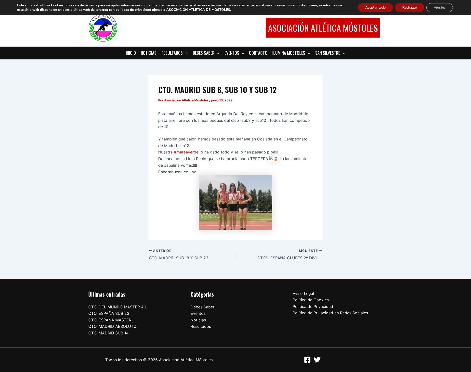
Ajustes (439, 7)
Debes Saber (202, 306)
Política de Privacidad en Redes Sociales (330, 312)
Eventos (198, 313)
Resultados (201, 326)
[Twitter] (317, 359)
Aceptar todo (375, 7)
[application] (185, 52)
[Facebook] (307, 359)
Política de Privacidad (313, 306)
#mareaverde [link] (186, 152)
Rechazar (409, 7)
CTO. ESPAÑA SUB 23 (108, 313)
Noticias (198, 319)
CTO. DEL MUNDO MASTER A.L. (118, 306)
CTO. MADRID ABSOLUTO (112, 326)
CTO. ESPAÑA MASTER (109, 319)
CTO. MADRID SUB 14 (108, 333)
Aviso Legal (303, 293)
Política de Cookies (311, 299)
